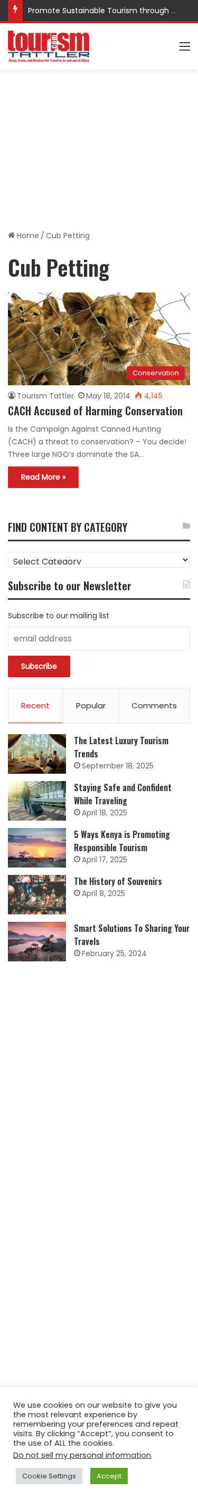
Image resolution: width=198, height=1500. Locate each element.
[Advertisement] (99, 146)
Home (27, 235)
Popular (91, 705)
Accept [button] (109, 1476)
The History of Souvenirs (118, 881)
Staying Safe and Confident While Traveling (123, 794)
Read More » (43, 477)
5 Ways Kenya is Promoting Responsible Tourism (122, 841)
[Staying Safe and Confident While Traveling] (37, 801)
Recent (35, 705)
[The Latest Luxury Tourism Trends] (37, 754)
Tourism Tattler (45, 396)
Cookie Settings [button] (49, 1476)
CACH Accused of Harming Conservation (95, 410)
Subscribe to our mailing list (58, 615)
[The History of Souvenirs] (37, 894)
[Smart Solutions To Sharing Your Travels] (37, 941)
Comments (154, 705)
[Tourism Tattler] (48, 46)
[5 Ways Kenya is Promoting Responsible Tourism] (37, 848)
